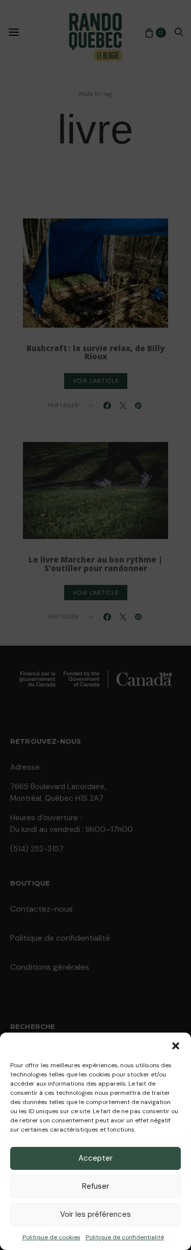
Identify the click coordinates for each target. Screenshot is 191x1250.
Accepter (95, 1158)
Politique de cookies (51, 1237)
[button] (176, 1045)
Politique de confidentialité (125, 1237)
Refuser (95, 1186)
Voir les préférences (95, 1214)
